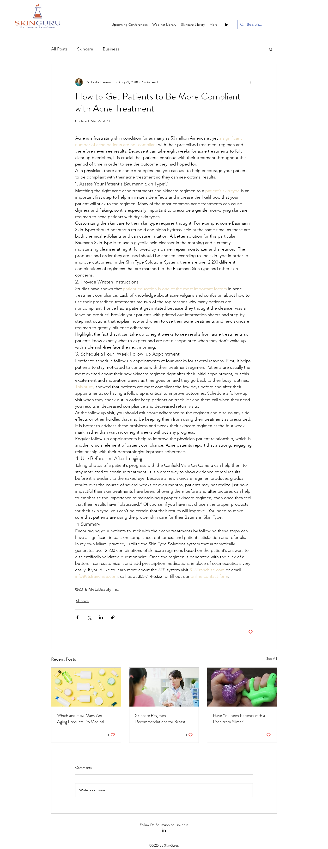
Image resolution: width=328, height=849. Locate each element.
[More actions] (250, 82)
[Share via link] (112, 617)
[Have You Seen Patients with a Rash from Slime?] (242, 687)
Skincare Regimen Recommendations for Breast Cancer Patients (160, 718)
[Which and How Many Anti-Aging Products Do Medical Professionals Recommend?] (86, 687)
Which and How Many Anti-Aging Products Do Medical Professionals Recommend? (81, 718)
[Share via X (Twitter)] (89, 617)
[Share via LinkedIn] (101, 617)
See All (271, 658)
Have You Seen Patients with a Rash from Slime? (239, 718)
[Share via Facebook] (77, 617)
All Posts (59, 49)
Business (111, 49)
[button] (270, 49)
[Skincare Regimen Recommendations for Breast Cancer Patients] (164, 687)
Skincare (85, 49)
